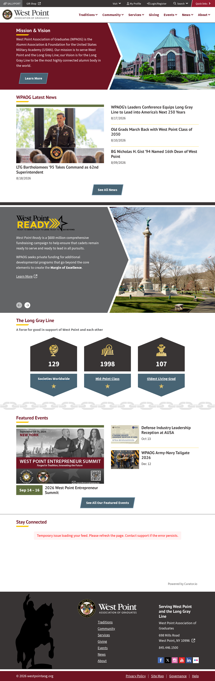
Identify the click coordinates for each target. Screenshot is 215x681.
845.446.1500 (168, 647)
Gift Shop (31, 3)
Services (104, 635)
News (102, 654)
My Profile (135, 3)
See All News (107, 189)
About (102, 660)
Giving (102, 641)
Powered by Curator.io (182, 584)
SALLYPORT (14, 3)
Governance (178, 676)
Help (195, 676)
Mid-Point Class (107, 378)
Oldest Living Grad (161, 378)
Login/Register (157, 3)
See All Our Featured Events (107, 502)
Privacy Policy (136, 676)
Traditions (105, 622)
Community (106, 628)
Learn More (33, 78)
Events (103, 648)
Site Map (157, 676)
